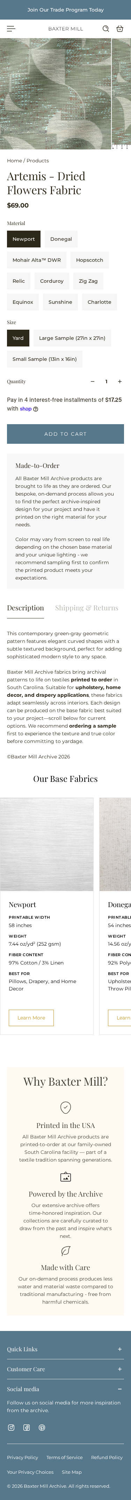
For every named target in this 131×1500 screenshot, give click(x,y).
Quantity (16, 381)
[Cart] (120, 28)
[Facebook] (26, 1427)
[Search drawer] (106, 28)
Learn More (31, 1018)
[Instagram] (11, 1427)
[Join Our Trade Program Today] (65, 10)
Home (15, 160)
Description (25, 607)
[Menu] (11, 28)
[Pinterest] (42, 1427)
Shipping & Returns (86, 607)
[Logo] (65, 29)
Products (38, 160)
